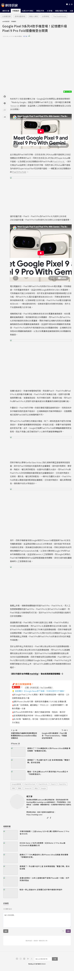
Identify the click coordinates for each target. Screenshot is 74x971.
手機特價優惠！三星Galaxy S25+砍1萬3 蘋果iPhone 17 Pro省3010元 (44, 832)
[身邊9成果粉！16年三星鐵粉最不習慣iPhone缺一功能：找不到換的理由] (10, 881)
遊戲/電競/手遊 (61, 10)
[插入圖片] (63, 931)
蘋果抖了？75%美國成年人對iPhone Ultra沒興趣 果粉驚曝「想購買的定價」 (48, 749)
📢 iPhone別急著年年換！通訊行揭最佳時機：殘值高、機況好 (38, 712)
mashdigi (34, 673)
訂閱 (55, 959)
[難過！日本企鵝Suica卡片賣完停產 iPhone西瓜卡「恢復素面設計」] (18, 775)
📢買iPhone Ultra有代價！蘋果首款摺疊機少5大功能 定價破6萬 (39, 701)
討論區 (6, 903)
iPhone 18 (15, 743)
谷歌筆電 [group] (45, 16)
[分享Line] (4, 103)
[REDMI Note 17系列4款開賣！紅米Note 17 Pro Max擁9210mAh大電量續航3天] (10, 846)
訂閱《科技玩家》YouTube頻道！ (39, 687)
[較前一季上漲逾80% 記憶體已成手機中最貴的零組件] (10, 893)
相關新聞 (7, 826)
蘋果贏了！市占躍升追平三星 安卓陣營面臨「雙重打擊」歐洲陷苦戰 (48, 761)
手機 (13, 788)
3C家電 (49, 10)
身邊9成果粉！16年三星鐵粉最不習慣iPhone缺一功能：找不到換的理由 (44, 879)
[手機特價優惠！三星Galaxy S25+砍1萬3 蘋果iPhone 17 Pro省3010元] (10, 835)
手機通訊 (15, 10)
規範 (5, 931)
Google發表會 (16, 784)
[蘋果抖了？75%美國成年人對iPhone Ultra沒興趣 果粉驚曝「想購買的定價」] (18, 752)
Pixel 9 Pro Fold (29, 784)
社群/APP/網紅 (27, 10)
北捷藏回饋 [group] (6, 16)
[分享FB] (4, 96)
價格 (19, 788)
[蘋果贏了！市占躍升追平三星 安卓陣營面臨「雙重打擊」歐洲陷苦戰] (18, 763)
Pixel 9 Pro (62, 784)
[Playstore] (27, 958)
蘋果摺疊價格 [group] (20, 16)
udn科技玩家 (5, 21)
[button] (69, 4)
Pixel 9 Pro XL (43, 784)
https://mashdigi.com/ (34, 814)
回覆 (68, 931)
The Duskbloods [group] (59, 16)
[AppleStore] (31, 958)
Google (43, 788)
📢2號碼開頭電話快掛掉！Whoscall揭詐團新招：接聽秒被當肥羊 (40, 715)
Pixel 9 (53, 784)
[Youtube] (67, 4)
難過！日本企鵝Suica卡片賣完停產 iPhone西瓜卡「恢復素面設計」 (47, 772)
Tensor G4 (27, 788)
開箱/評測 (40, 10)
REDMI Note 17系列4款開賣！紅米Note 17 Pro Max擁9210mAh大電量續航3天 (42, 844)
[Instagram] (20, 958)
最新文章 (5, 10)
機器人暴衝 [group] (33, 16)
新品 (36, 788)
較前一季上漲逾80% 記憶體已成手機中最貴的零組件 (41, 889)
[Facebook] (16, 958)
